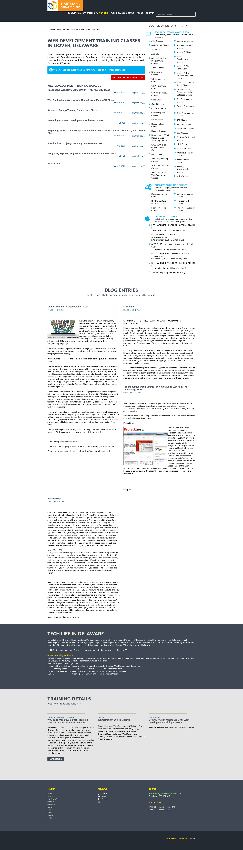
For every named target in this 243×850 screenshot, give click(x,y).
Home (50, 29)
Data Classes (157, 120)
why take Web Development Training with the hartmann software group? (67, 721)
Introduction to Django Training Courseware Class (74, 143)
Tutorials (50, 807)
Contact (150, 13)
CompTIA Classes (158, 108)
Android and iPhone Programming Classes (160, 61)
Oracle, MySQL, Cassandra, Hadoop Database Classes (185, 92)
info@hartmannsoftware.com (168, 794)
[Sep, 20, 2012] (128, 310)
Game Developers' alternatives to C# (67, 307)
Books (49, 818)
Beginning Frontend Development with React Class (75, 120)
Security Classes (184, 124)
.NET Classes (157, 41)
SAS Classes (182, 120)
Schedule (50, 801)
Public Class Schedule (122, 13)
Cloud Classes (157, 104)
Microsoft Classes (185, 52)
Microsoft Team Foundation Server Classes (185, 75)
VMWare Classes (184, 149)
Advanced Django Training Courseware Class (72, 110)
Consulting (74, 13)
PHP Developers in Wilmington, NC (63, 663)
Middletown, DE (174, 727)
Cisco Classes (157, 100)
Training (103, 13)
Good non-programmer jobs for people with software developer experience (80, 451)
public (118, 57)
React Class (53, 163)
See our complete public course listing (168, 273)
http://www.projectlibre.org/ (180, 453)
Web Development (73, 29)
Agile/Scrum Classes (160, 45)
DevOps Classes (158, 131)
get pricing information (128, 78)
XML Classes (182, 176)
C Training (129, 307)
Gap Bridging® (52, 799)
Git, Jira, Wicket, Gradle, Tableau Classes (158, 147)
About (140, 13)
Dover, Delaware (92, 29)
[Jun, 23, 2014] (52, 310)
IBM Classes (156, 154)
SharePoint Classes (185, 129)
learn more (56, 759)
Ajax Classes (156, 54)
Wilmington (188, 727)
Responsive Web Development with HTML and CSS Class (78, 90)
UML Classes (182, 144)
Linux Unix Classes (185, 41)
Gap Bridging (89, 13)
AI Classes (155, 50)
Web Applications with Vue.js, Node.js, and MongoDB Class (80, 100)
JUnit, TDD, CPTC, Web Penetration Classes (159, 175)
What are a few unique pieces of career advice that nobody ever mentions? (80, 446)
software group (178, 838)
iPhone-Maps (54, 498)
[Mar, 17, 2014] (128, 392)
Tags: (62, 310)
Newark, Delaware (157, 727)
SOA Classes (182, 133)
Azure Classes (157, 68)
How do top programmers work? (63, 442)
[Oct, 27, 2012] (52, 501)
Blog (48, 810)
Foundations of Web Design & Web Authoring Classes (160, 138)
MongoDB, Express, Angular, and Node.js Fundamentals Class (81, 153)
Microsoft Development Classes (183, 59)
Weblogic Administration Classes (183, 169)
